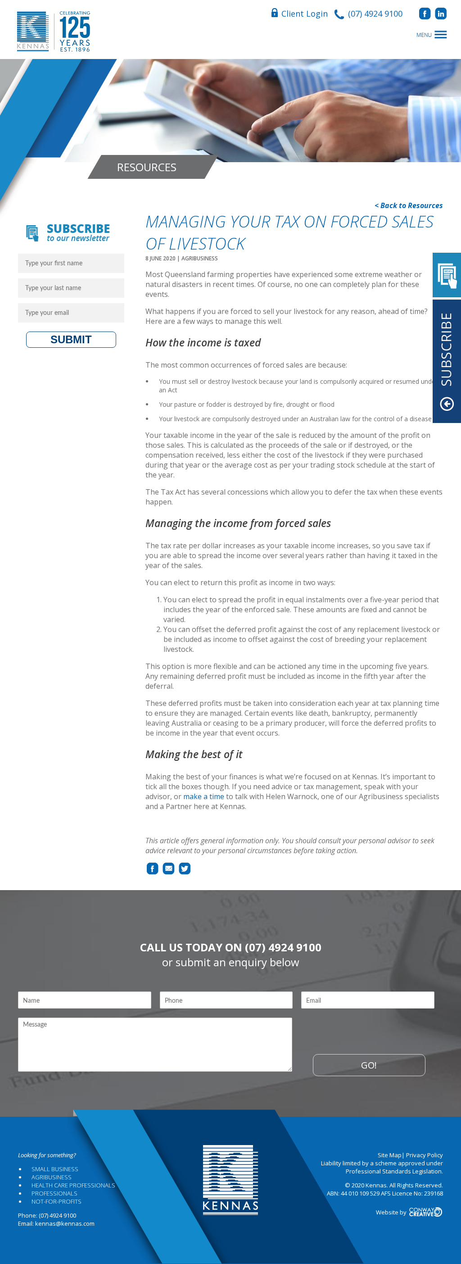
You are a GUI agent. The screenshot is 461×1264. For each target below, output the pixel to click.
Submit (71, 339)
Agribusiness (52, 1177)
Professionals (54, 1193)
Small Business (55, 1169)
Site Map (390, 1155)
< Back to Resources (409, 205)
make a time (203, 796)
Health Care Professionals (73, 1185)
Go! (369, 1065)
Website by (392, 1212)
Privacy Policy (424, 1155)
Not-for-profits (56, 1201)
